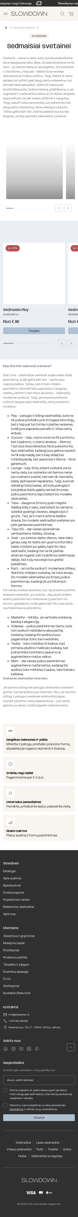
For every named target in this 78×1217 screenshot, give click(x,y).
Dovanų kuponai (13, 892)
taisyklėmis (16, 1109)
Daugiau (34, 330)
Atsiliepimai (11, 986)
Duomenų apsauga (15, 971)
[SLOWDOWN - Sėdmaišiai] (29, 14)
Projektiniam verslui (16, 899)
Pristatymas (11, 950)
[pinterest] (36, 1050)
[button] (59, 208)
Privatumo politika (15, 957)
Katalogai (9, 871)
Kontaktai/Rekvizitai (17, 993)
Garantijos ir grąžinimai (19, 936)
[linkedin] (29, 1050)
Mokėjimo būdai (14, 943)
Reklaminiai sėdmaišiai (18, 907)
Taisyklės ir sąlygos (16, 964)
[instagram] (13, 1050)
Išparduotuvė (12, 885)
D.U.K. (7, 979)
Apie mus (9, 914)
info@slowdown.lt (18, 1014)
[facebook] (5, 1050)
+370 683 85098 (18, 1020)
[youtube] (21, 1050)
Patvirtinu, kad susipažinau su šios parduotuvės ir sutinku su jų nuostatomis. (38, 1107)
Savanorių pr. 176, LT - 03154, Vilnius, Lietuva (34, 1027)
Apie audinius (12, 878)
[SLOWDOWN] (5, 27)
